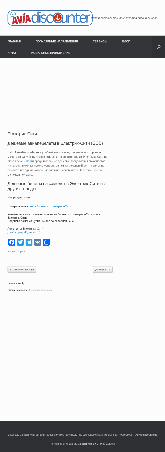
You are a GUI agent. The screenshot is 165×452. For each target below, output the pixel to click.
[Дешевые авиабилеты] (50, 18)
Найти (30, 161)
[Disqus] (60, 354)
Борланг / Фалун (22, 269)
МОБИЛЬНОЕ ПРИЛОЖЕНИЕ (50, 53)
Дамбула (102, 269)
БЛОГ (126, 41)
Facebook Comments (40, 289)
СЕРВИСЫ (100, 41)
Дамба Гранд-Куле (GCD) (24, 232)
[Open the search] (158, 47)
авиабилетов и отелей (91, 443)
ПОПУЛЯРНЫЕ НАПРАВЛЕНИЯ (57, 41)
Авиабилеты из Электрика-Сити (50, 206)
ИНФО (12, 53)
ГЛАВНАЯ (14, 41)
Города (21, 251)
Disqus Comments (17, 289)
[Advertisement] (60, 98)
